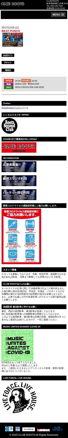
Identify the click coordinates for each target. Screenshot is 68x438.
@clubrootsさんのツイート (15, 107)
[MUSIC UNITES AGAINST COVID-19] (17, 360)
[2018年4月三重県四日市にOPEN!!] (19, 151)
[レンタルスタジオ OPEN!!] (9, 132)
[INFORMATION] (19, 171)
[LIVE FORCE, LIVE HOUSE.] (19, 415)
